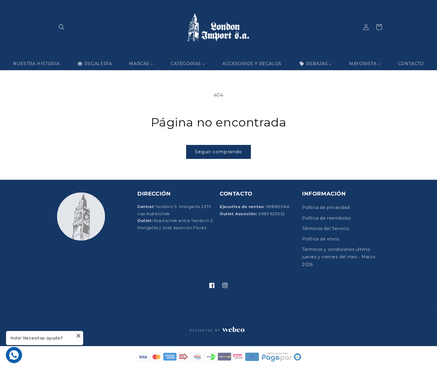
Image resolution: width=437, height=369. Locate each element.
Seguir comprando (218, 151)
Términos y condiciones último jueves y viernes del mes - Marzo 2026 (338, 257)
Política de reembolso (326, 218)
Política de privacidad (326, 207)
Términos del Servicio (326, 228)
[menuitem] (36, 63)
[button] (61, 27)
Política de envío (320, 239)
